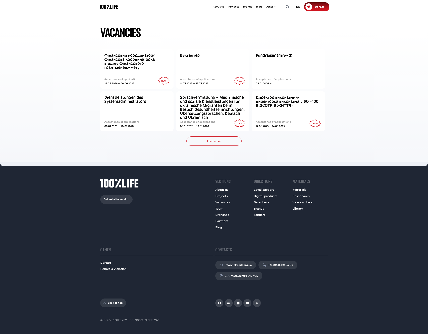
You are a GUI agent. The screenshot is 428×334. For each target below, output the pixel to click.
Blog (259, 6)
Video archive (302, 202)
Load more (214, 141)
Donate (319, 6)
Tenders (259, 214)
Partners (221, 220)
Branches (222, 214)
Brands (247, 6)
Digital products (265, 196)
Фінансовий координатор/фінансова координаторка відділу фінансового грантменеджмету (129, 61)
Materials (299, 189)
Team (219, 208)
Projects (233, 6)
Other (269, 6)
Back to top (115, 302)
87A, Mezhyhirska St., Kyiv (241, 275)
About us (218, 6)
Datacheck (261, 202)
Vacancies (222, 202)
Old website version (116, 199)
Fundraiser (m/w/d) (274, 55)
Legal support (264, 189)
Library (297, 208)
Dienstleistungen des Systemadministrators (126, 99)
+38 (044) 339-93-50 (280, 265)
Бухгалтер (190, 55)
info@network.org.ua (238, 265)
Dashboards (301, 196)
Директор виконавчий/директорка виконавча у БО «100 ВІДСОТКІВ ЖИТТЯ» (287, 101)
